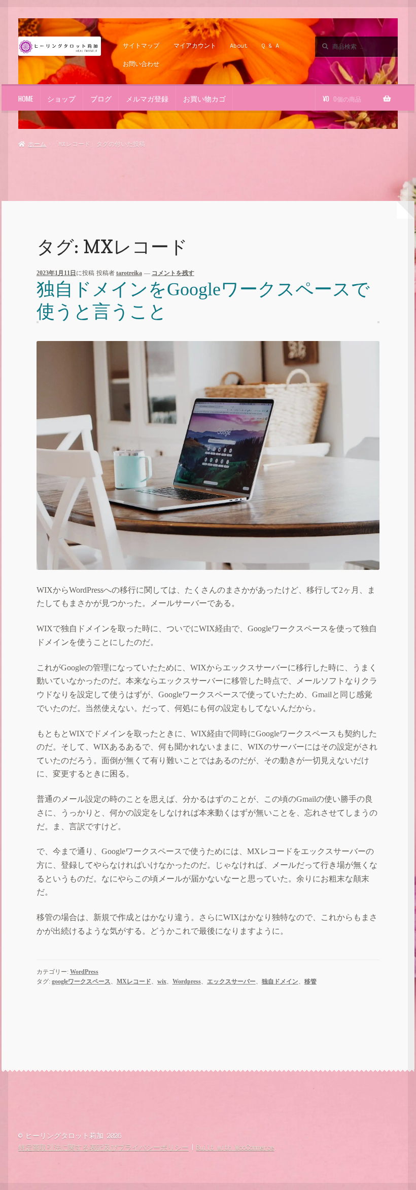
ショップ (61, 98)
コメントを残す (173, 273)
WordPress (84, 971)
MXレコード (134, 981)
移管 (310, 981)
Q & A (271, 46)
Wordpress (186, 981)
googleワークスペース (81, 981)
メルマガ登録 (147, 98)
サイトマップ (141, 46)
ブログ (101, 98)
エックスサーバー (231, 981)
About (239, 46)
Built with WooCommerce (235, 1147)
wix (161, 981)
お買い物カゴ (204, 98)
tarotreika (129, 273)
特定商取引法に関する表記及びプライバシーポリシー (103, 1147)
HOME (25, 98)
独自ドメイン (280, 981)
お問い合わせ (141, 64)
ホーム (37, 144)
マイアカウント (195, 46)
